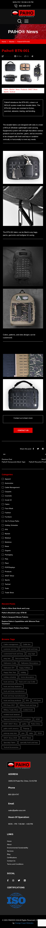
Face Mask (9, 508)
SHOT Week (26, 738)
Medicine (8, 542)
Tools (7, 588)
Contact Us (11, 861)
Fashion (8, 513)
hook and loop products (12, 700)
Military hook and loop (28, 705)
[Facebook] (33, 449)
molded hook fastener (12, 714)
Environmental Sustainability (17, 848)
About (9, 844)
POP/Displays (10, 567)
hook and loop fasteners (13, 686)
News (18, 89)
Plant (7, 563)
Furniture (8, 517)
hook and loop (9, 682)
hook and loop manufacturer (14, 691)
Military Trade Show (11, 710)
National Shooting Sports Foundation (17, 719)
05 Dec (19, 56)
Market (12, 89)
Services (10, 851)
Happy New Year (10, 672)
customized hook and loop (13, 654)
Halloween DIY (9, 668)
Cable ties (26, 644)
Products (24, 89)
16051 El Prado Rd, (16, 781)
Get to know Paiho (22, 658)
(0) (27, 56)
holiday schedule (10, 677)
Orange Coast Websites (24, 923)
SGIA (40, 733)
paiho (24, 724)
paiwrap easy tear (10, 733)
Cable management (11, 644)
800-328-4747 (25, 6)
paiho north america (11, 728)
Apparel (8, 479)
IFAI (6, 529)
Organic (8, 550)
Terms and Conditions (15, 864)
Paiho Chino (35, 724)
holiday (23, 672)
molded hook (28, 710)
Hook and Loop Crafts (27, 682)
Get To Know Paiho (12, 521)
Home (9, 841)
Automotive (9, 483)
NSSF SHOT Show (11, 724)
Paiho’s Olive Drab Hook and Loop (15, 608)
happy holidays (24, 668)
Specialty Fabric (9, 742)
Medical (8, 538)
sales (31, 733)
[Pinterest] (42, 449)
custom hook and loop (29, 649)
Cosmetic (8, 496)
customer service (10, 649)
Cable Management (12, 487)
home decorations (27, 677)
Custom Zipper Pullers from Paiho (15, 628)
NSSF (38, 719)
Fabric (6, 89)
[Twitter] (38, 449)
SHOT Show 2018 (10, 738)
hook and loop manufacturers (14, 696)
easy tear (7, 658)
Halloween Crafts (10, 663)
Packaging (9, 555)
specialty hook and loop (29, 742)
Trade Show (9, 592)
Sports (6, 92)
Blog (8, 854)
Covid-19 (8, 500)
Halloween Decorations (29, 663)
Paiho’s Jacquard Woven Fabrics (15, 617)
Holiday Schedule (11, 525)
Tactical (12, 92)
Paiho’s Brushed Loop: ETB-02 (14, 613)
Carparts (8, 492)
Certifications (12, 857)
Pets (6, 559)
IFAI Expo (37, 700)
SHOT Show (32, 89)
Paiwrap (26, 728)
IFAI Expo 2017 (9, 705)
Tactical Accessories (11, 747)
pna (23, 733)
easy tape (31, 654)
